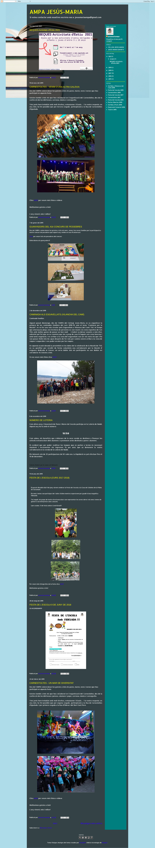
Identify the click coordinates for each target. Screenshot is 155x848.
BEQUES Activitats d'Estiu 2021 (45, 30)
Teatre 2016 (112, 109)
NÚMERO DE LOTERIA (41, 420)
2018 (110, 70)
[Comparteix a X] (64, 78)
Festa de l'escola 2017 (115, 95)
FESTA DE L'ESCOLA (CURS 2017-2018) (49, 478)
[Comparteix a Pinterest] (68, 78)
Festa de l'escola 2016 (116, 100)
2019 (110, 67)
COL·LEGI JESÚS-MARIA (116, 47)
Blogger (105, 843)
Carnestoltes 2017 (114, 97)
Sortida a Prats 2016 (115, 105)
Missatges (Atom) (46, 828)
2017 (110, 73)
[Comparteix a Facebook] (66, 78)
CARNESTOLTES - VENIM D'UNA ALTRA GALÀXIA (54, 87)
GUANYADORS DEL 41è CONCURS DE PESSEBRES (56, 226)
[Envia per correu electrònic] (61, 78)
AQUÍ (36, 200)
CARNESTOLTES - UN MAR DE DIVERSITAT (52, 683)
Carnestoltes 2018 (114, 92)
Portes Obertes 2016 (115, 102)
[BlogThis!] (63, 78)
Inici (55, 823)
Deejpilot (82, 843)
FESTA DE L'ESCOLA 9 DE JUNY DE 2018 (50, 605)
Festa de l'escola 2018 (115, 90)
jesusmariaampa (114, 36)
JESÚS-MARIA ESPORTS (116, 50)
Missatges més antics (91, 823)
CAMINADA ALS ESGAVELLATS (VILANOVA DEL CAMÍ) (57, 314)
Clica (31, 236)
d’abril (112, 59)
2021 (110, 56)
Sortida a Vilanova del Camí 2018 (116, 87)
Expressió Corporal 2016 (116, 107)
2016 (110, 76)
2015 (110, 79)
